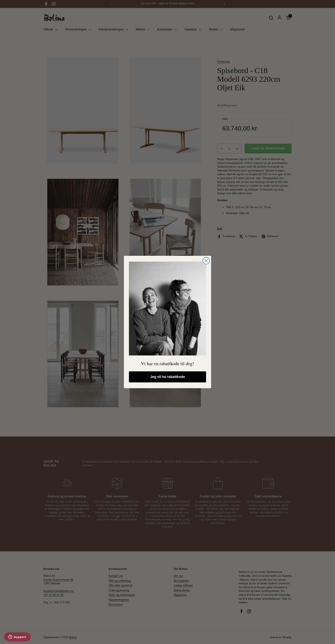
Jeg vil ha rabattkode (167, 377)
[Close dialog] (206, 260)
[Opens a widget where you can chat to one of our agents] (17, 637)
